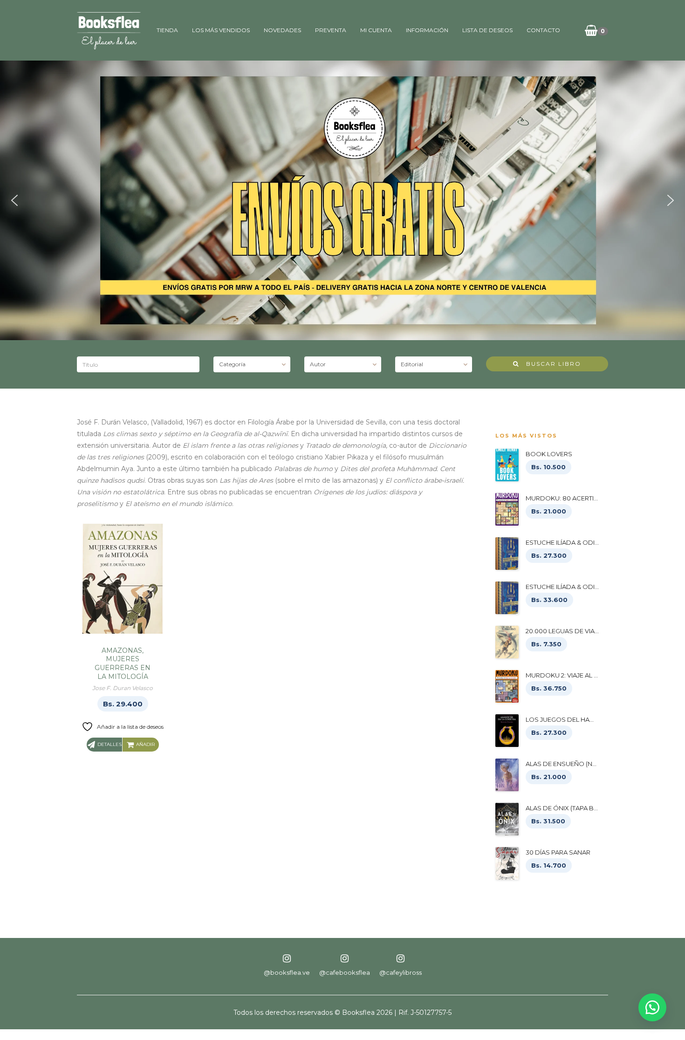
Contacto (543, 30)
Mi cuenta (376, 30)
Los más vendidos (221, 30)
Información (427, 30)
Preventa (330, 30)
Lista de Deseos (487, 30)
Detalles (109, 744)
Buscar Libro (550, 363)
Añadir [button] (145, 744)
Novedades (282, 30)
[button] (14, 200)
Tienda (167, 30)
